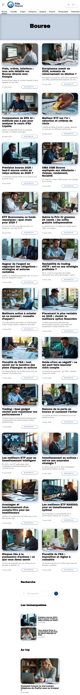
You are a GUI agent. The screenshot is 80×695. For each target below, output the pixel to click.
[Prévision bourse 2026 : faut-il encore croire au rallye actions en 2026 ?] (20, 153)
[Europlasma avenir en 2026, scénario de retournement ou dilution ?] (60, 54)
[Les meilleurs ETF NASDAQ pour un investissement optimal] (60, 490)
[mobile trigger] (4, 4)
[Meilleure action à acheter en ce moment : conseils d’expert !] (20, 299)
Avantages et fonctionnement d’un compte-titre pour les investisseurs (15, 508)
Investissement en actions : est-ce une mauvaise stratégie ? (60, 461)
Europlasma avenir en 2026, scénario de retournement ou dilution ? (59, 71)
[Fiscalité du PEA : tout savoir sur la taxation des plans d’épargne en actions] (20, 347)
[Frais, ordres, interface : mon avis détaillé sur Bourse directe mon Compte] (20, 54)
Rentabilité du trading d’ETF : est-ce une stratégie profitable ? (60, 267)
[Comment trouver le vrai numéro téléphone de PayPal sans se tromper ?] (40, 671)
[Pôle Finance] (15, 4)
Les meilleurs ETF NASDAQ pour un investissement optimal (60, 507)
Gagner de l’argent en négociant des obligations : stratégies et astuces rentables (19, 268)
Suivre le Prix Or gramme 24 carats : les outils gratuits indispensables (58, 220)
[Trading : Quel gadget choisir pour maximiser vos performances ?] (20, 394)
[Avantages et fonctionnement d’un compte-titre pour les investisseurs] (20, 490)
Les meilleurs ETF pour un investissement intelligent (19, 459)
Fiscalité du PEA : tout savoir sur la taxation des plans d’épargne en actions (19, 365)
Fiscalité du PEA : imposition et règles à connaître (56, 557)
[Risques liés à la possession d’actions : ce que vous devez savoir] (20, 539)
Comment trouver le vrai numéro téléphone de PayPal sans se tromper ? (40, 688)
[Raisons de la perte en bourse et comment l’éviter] (60, 394)
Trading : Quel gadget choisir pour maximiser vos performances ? (19, 412)
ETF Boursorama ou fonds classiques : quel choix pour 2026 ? (19, 220)
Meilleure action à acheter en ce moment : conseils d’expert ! (19, 316)
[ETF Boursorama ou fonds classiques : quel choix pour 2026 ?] (20, 202)
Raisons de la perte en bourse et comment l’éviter (59, 410)
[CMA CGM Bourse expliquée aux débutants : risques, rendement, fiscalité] (60, 153)
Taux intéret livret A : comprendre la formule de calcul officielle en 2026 (48, 632)
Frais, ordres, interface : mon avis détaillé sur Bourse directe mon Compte (17, 72)
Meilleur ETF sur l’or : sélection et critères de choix (57, 121)
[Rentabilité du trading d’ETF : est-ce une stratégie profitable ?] (60, 249)
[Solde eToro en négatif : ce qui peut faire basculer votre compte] (60, 347)
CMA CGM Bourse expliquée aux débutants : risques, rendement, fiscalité (59, 171)
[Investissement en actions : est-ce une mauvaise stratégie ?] (60, 443)
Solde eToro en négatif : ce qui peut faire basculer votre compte (59, 365)
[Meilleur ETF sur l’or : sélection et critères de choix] (60, 103)
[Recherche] (68, 4)
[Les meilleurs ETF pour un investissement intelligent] (20, 443)
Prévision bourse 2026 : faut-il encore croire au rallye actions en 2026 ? (17, 170)
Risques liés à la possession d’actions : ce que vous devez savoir (18, 557)
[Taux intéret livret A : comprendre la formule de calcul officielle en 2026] (28, 633)
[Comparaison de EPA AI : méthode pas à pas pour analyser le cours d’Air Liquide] (20, 103)
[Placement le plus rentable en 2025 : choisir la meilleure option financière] (60, 299)
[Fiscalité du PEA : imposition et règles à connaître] (60, 539)
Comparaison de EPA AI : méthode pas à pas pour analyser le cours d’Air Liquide (18, 122)
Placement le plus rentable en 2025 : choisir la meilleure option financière (59, 316)
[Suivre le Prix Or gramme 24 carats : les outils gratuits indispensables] (60, 202)
